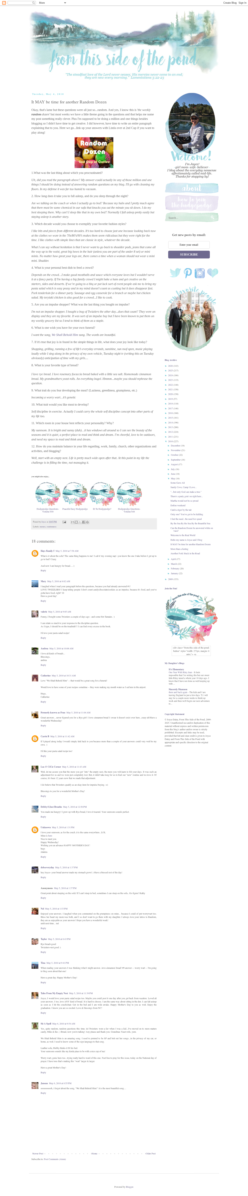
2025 (170, 370)
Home (94, 1153)
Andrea (44, 648)
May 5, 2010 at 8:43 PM (59, 938)
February (175, 568)
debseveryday (47, 867)
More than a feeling (179, 548)
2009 (170, 579)
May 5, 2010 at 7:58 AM (67, 550)
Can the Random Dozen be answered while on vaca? (191, 529)
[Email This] (73, 522)
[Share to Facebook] (84, 522)
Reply (43, 570)
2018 (170, 403)
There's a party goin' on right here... (186, 496)
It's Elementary (176, 669)
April (173, 558)
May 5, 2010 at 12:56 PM (75, 806)
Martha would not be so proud (184, 500)
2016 (170, 412)
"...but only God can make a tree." (186, 491)
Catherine (46, 675)
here (50, 835)
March (174, 563)
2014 (170, 422)
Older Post (151, 1153)
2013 (170, 427)
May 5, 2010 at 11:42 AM (62, 736)
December (176, 445)
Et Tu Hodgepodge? (102, 508)
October (175, 454)
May (173, 478)
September (176, 459)
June (173, 473)
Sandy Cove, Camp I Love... (183, 487)
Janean (44, 1083)
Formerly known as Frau (53, 712)
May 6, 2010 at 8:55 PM (60, 1083)
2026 (170, 365)
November (176, 450)
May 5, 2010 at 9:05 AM (59, 611)
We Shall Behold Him (65, 334)
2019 (170, 398)
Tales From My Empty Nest (54, 993)
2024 (170, 375)
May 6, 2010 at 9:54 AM (63, 1023)
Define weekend (177, 505)
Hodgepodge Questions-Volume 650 (48, 510)
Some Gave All (177, 482)
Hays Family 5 (47, 551)
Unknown (46, 827)
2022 (170, 384)
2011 (170, 436)
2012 (170, 431)
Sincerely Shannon (178, 689)
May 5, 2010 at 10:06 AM (61, 648)
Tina (43, 962)
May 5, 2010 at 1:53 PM (56, 908)
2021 (170, 389)
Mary (43, 581)
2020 (170, 394)
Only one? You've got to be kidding (186, 514)
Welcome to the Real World (182, 535)
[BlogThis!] (76, 522)
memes (43, 526)
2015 (170, 417)
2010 (170, 441)
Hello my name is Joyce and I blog (186, 539)
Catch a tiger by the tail (180, 509)
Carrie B (45, 736)
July (173, 469)
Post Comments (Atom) (55, 1159)
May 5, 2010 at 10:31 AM (64, 675)
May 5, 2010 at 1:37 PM (66, 867)
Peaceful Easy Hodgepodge (75, 508)
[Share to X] (80, 522)
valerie (44, 611)
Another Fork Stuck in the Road (185, 553)
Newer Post (37, 1153)
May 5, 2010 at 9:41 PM (57, 962)
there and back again (178, 692)
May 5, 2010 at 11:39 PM (81, 993)
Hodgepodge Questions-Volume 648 (129, 510)
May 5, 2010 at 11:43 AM (74, 766)
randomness (51, 526)
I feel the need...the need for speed (186, 518)
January (175, 573)
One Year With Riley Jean (181, 672)
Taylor (44, 939)
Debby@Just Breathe (51, 806)
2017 (170, 408)
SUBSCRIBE (189, 254)
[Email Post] (64, 521)
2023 (170, 379)
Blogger (129, 1186)
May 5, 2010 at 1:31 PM (63, 827)
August (174, 464)
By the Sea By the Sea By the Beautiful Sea (190, 523)
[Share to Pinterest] (87, 522)
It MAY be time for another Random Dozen (190, 544)
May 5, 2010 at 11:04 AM (78, 712)
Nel (42, 908)
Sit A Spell (46, 1023)
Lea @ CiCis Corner (51, 766)
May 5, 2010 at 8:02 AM (58, 581)
